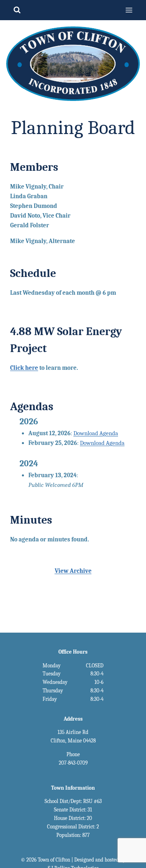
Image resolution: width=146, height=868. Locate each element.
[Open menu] (128, 10)
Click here (24, 367)
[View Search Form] (17, 10)
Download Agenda (95, 433)
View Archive (73, 570)
